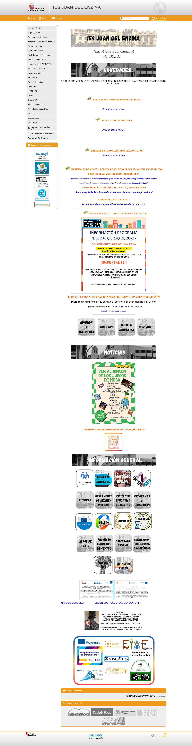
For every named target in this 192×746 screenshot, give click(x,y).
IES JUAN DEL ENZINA (77, 7)
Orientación (33, 100)
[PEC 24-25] (104, 552)
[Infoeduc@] (42, 204)
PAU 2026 (32, 91)
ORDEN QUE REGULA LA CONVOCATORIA (117, 603)
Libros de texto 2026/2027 (39, 64)
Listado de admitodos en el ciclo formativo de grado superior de (114, 183)
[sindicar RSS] (164, 734)
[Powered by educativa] (31, 734)
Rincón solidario (35, 104)
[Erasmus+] (84, 530)
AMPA (30, 95)
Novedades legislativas (38, 109)
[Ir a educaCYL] (96, 738)
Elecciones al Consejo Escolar (41, 41)
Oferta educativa (35, 50)
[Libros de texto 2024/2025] (85, 552)
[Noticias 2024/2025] (106, 336)
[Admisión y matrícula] (86, 336)
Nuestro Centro (35, 28)
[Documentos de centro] (142, 508)
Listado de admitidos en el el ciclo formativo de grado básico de (113, 179)
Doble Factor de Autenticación (41, 134)
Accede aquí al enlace (113, 109)
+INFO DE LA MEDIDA (72, 603)
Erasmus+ (32, 77)
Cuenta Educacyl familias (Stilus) (39, 128)
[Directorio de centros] (42, 168)
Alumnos (32, 86)
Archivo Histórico (35, 82)
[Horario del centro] (142, 530)
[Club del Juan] (103, 573)
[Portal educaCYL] (42, 155)
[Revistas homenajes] (123, 530)
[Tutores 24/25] (85, 508)
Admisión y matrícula (37, 59)
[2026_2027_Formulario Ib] (113, 290)
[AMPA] (141, 487)
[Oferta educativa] (126, 336)
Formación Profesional (38, 138)
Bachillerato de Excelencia (39, 55)
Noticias (31, 113)
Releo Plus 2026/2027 (38, 68)
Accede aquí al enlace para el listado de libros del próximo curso (114, 204)
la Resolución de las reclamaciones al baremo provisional (113, 192)
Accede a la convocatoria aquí (113, 311)
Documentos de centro (38, 37)
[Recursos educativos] (42, 181)
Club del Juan (34, 122)
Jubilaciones (33, 118)
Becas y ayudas (35, 73)
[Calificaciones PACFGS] (113, 135)
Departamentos (35, 46)
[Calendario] (42, 195)
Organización (34, 32)
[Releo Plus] (103, 530)
